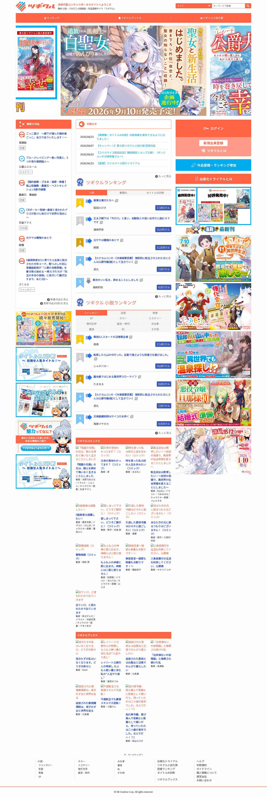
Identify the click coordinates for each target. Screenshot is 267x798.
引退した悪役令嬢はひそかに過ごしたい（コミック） (136, 526)
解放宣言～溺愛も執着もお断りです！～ (136, 562)
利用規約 (202, 765)
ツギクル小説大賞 (213, 18)
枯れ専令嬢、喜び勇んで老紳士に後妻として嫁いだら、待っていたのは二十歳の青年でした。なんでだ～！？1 (136, 725)
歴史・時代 (84, 772)
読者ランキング (166, 769)
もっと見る (164, 176)
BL (119, 769)
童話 (120, 765)
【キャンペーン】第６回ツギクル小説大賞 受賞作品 (126, 145)
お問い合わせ (204, 780)
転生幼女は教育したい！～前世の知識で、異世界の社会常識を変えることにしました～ (161, 479)
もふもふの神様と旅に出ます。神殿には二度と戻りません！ (111, 567)
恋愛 (22, 148)
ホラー (81, 761)
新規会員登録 (213, 143)
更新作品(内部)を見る (55, 303)
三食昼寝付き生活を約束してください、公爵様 (161, 562)
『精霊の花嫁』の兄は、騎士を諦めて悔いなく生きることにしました (86, 470)
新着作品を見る (59, 299)
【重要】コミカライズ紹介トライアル (118, 163)
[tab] (91, 312)
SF (40, 776)
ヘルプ (200, 761)
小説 (40, 761)
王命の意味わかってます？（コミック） (111, 464)
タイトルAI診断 (166, 772)
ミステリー (26, 172)
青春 (41, 772)
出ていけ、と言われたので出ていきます (86, 608)
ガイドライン (204, 769)
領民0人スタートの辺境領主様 (111, 337)
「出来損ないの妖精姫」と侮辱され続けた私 (161, 658)
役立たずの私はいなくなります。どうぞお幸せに (86, 662)
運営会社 (202, 776)
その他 (23, 228)
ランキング (53, 18)
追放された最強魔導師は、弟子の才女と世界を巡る (86, 706)
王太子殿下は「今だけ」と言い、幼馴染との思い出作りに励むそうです (132, 220)
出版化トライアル (167, 761)
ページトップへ (135, 754)
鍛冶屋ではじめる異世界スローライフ (115, 376)
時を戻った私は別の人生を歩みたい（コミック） (136, 464)
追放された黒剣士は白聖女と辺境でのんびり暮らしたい (136, 664)
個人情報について (207, 772)
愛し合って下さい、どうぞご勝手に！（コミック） (111, 522)
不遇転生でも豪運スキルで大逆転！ (111, 701)
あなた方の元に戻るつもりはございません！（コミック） (161, 528)
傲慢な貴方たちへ (104, 200)
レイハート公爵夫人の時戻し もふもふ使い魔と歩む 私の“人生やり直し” (111, 670)
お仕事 (121, 761)
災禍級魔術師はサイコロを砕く (112, 416)
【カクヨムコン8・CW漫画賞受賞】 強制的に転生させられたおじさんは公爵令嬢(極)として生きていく (132, 260)
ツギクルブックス (131, 18)
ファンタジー (27, 289)
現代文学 (82, 769)
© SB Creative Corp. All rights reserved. (133, 791)
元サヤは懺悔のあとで (107, 240)
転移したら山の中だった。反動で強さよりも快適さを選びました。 (132, 355)
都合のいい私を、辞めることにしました (116, 280)
